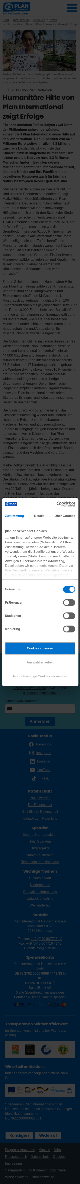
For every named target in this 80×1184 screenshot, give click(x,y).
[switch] (69, 602)
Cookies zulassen (40, 648)
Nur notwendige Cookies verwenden (40, 676)
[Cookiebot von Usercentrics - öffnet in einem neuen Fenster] (57, 504)
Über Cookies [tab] (65, 516)
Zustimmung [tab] (14, 516)
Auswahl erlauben (40, 662)
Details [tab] (39, 516)
